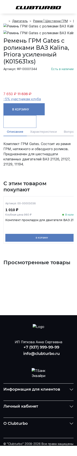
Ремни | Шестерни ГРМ (50, 21)
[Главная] (5, 21)
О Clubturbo (15, 423)
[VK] (27, 360)
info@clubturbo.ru (41, 353)
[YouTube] (38, 360)
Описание (15, 132)
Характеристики (43, 132)
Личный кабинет (20, 406)
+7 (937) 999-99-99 (41, 347)
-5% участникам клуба (22, 99)
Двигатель (20, 21)
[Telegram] (49, 360)
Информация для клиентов (31, 389)
